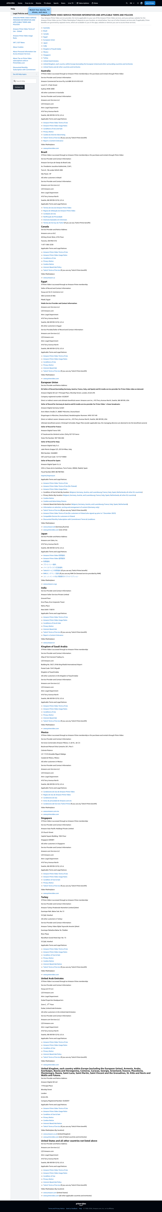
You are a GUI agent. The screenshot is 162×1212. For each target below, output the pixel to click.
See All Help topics (19, 74)
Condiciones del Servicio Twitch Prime (57, 804)
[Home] (11, 3)
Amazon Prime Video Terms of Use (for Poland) (60, 486)
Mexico (45, 52)
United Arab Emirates (51, 61)
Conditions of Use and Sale (52, 129)
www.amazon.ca (49, 278)
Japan (45, 43)
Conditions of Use (49, 258)
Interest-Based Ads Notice (52, 964)
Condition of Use (49, 1048)
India (45, 46)
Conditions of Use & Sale (52, 623)
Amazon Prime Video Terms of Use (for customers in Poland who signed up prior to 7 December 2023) (79, 513)
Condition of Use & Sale (51, 880)
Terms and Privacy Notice (56, 1208)
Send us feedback (71, 1208)
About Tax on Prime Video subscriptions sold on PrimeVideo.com (22, 60)
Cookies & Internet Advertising (54, 135)
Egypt (45, 37)
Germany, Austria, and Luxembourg (89, 492)
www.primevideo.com (51, 148)
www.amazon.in (49, 643)
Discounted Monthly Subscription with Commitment (24, 68)
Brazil (45, 31)
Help (80, 1208)
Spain (114, 492)
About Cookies (18, 47)
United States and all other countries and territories (61, 67)
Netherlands (121, 492)
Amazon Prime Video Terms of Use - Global (23, 30)
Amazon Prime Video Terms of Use (55, 123)
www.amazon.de (49, 527)
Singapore (47, 55)
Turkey (45, 58)
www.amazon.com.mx (51, 811)
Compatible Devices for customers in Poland (59, 516)
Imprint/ (48, 476)
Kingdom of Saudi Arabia (52, 49)
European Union (49, 40)
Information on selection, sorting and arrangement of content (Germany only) (71, 507)
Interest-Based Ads (50, 368)
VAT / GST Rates (19, 42)
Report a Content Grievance (53, 141)
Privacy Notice (48, 132)
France (104, 492)
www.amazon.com (49, 1193)
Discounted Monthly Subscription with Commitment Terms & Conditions (69, 519)
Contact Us (19, 87)
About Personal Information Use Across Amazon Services (24, 53)
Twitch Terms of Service (52, 138)
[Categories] (138, 3)
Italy (109, 492)
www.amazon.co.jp (50, 584)
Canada (46, 34)
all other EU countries (134, 492)
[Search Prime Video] (127, 3)
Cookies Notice (48, 264)
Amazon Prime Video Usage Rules (23, 37)
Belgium (73, 492)
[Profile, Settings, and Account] (141, 3)
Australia (46, 28)
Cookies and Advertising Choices (54, 501)
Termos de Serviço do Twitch (53, 223)
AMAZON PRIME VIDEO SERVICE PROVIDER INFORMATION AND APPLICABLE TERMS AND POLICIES (24, 21)
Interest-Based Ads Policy (52, 267)
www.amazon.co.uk (50, 1134)
